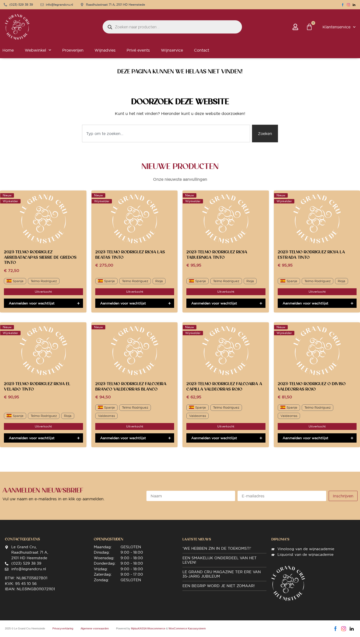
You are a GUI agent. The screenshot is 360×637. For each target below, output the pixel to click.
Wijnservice (172, 50)
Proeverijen (73, 50)
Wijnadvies (105, 50)
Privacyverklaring (62, 628)
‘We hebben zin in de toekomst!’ (216, 548)
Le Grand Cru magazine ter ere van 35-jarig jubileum (221, 574)
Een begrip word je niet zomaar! (218, 585)
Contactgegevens (22, 539)
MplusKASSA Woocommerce (148, 628)
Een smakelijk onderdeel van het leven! (219, 560)
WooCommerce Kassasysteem (187, 628)
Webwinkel (35, 50)
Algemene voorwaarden (95, 628)
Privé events (138, 50)
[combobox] (166, 133)
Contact (201, 50)
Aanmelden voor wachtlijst (32, 303)
